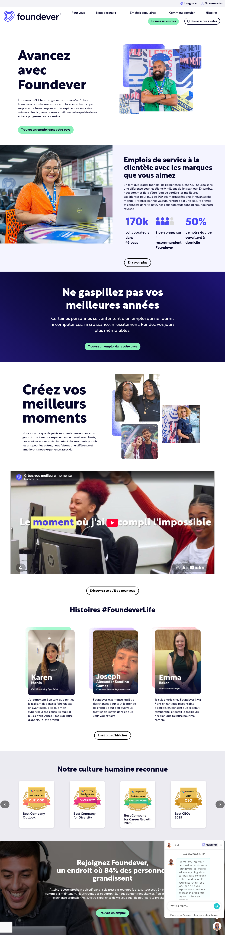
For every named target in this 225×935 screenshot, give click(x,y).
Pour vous (78, 12)
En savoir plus (137, 262)
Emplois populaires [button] (143, 12)
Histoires (211, 12)
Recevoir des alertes (204, 21)
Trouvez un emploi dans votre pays (45, 129)
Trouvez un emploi (163, 21)
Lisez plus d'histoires (112, 735)
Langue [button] (189, 3)
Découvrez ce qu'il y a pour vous (112, 590)
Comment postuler (182, 12)
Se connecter (214, 3)
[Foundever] (33, 16)
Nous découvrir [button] (106, 12)
